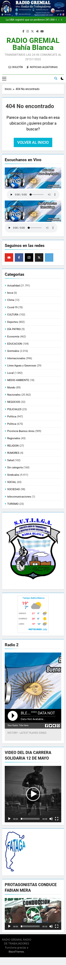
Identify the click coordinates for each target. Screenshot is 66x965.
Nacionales (14, 394)
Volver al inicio (33, 142)
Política (11, 423)
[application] (33, 794)
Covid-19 (12, 307)
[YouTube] (9, 257)
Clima (10, 300)
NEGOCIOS (13, 402)
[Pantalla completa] (56, 819)
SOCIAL (11, 482)
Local (10, 373)
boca (10, 292)
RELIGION (13, 445)
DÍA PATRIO (14, 329)
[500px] (49, 257)
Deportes (12, 322)
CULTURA (12, 314)
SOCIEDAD (13, 489)
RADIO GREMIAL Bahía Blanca (33, 44)
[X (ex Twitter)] (39, 257)
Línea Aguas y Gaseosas (21, 365)
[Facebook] (19, 257)
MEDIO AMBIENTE (18, 380)
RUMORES (13, 452)
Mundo (11, 387)
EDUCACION (14, 343)
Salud (10, 460)
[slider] (30, 819)
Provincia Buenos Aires (20, 431)
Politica (11, 416)
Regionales (13, 438)
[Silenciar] (51, 819)
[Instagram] (29, 257)
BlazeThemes (16, 951)
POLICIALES (14, 409)
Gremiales (13, 351)
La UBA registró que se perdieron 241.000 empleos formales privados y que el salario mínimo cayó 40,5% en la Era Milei (29, 19)
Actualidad (13, 285)
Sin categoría (15, 467)
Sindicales (13, 474)
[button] (33, 794)
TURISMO (12, 503)
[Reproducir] (9, 819)
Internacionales (16, 358)
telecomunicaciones (19, 496)
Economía (13, 336)
